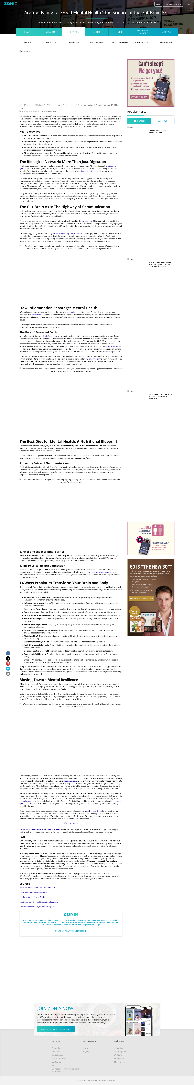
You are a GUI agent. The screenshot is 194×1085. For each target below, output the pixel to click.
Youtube (121, 1062)
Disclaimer (102, 1080)
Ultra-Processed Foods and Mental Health (37, 887)
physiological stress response (99, 572)
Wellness (50, 32)
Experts (58, 1055)
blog (158, 4)
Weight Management (120, 42)
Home (40, 22)
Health (27, 32)
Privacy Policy (92, 1080)
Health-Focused (166, 42)
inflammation (70, 312)
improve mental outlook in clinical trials (55, 662)
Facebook (120, 1048)
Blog (49, 22)
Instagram (121, 1051)
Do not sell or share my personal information (65, 1070)
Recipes (96, 32)
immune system (88, 171)
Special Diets (51, 42)
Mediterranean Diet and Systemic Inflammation (40, 902)
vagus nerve (117, 136)
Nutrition (58, 22)
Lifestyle (166, 32)
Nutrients (28, 42)
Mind (120, 32)
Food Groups (74, 42)
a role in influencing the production (67, 233)
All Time (162, 120)
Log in (85, 1048)
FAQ (53, 1065)
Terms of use (81, 1080)
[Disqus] (71, 967)
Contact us (56, 1062)
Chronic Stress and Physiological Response (38, 907)
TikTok (120, 1055)
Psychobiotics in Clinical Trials (32, 897)
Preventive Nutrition (143, 42)
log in (188, 4)
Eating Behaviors (74, 22)
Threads (120, 1058)
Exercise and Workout (143, 31)
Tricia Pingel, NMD (48, 111)
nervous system (44, 138)
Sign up (86, 1051)
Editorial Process (59, 1058)
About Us (56, 1048)
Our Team (56, 1051)
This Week (139, 120)
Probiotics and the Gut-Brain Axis (34, 892)
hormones (29, 801)
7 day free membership (173, 4)
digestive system (70, 781)
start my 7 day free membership (70, 931)
